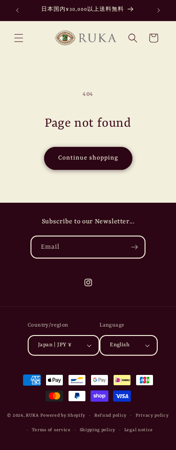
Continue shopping (88, 157)
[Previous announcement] (17, 10)
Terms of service (51, 430)
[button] (18, 38)
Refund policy (110, 415)
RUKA (32, 415)
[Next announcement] (158, 10)
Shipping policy (98, 430)
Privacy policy (152, 415)
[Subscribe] (134, 247)
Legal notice (138, 430)
